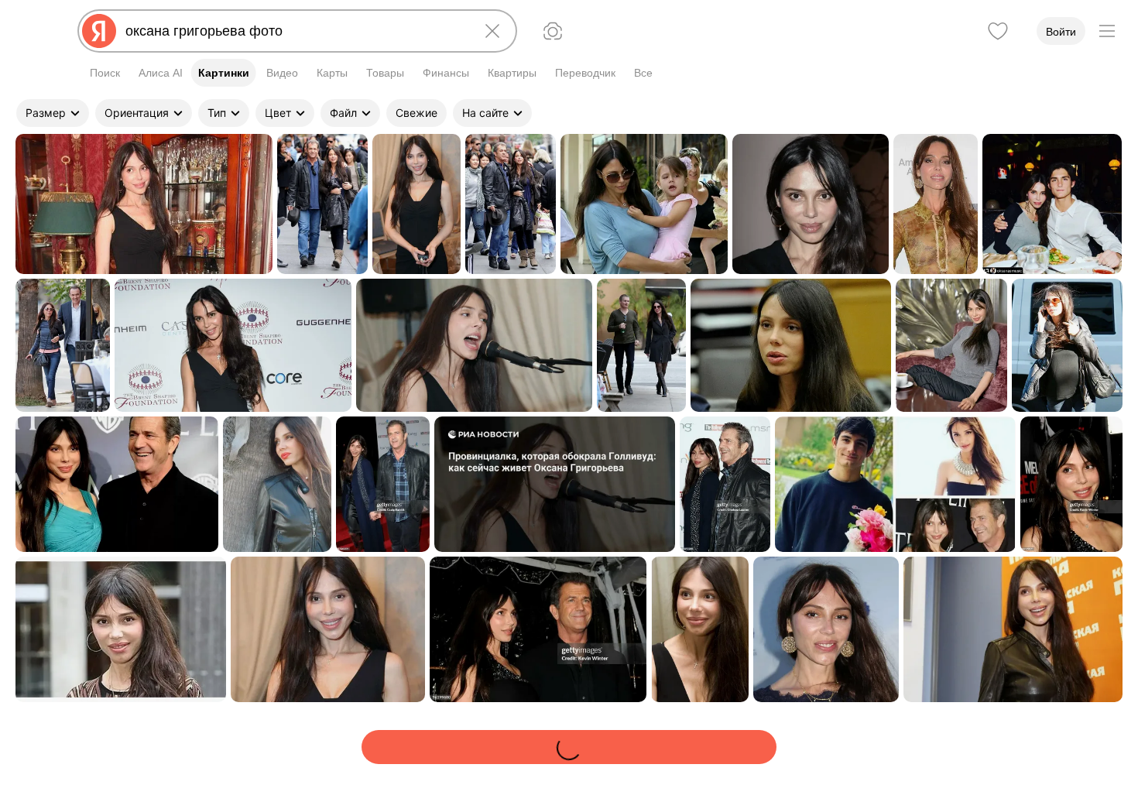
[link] (144, 204)
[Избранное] (998, 31)
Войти (1061, 32)
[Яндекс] (99, 31)
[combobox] (294, 31)
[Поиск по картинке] (553, 31)
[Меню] (1107, 30)
